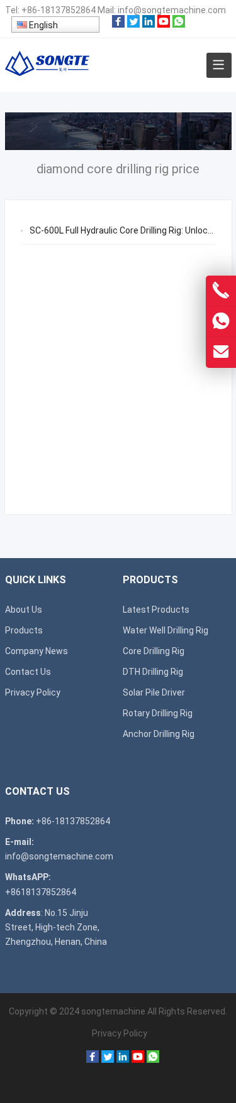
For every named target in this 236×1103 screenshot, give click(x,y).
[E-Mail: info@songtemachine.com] (221, 352)
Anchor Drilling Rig (158, 734)
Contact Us (28, 672)
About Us (23, 610)
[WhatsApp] (178, 24)
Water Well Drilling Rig (165, 630)
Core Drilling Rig (153, 651)
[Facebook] (118, 24)
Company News (36, 651)
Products (24, 630)
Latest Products (156, 610)
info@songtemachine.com (172, 10)
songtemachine (113, 1011)
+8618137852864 (40, 892)
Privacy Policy (32, 692)
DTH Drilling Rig (153, 672)
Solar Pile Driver (154, 692)
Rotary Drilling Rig (158, 713)
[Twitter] (133, 24)
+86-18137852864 (58, 10)
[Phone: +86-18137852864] (221, 291)
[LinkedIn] (148, 24)
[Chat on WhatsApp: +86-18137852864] (221, 321)
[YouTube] (163, 24)
